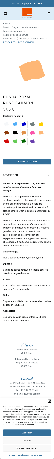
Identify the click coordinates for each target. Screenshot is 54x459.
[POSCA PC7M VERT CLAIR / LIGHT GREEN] (15, 141)
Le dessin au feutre (12, 31)
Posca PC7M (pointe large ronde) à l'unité (23, 38)
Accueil (6, 23)
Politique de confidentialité (18, 455)
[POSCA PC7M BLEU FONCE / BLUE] (24, 124)
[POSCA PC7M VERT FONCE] (24, 141)
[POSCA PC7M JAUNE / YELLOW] (41, 124)
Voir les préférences (27, 448)
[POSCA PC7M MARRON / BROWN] (6, 132)
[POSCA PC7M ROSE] (32, 132)
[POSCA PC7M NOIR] (15, 132)
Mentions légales (37, 455)
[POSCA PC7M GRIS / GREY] (32, 124)
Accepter (27, 432)
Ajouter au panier (27, 161)
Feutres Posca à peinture (15, 35)
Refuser (27, 440)
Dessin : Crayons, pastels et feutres (21, 27)
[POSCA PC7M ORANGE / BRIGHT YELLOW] (24, 132)
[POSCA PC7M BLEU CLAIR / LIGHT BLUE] (15, 124)
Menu (49, 13)
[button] (49, 401)
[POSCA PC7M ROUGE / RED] (6, 141)
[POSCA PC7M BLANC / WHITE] (6, 124)
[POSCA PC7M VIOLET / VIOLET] (32, 141)
